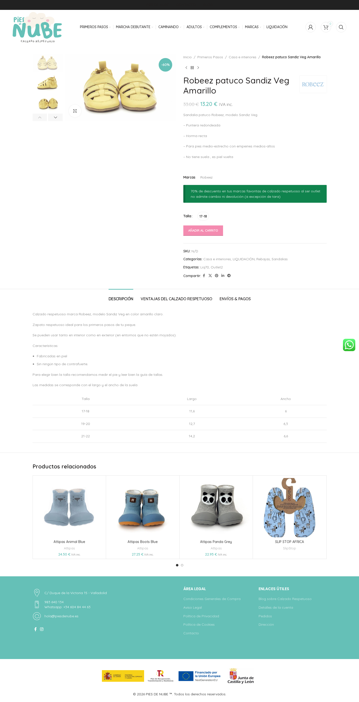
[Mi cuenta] (310, 27)
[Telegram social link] (229, 275)
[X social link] (210, 275)
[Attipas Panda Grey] (216, 507)
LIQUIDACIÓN (244, 259)
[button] (40, 117)
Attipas (69, 548)
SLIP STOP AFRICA (289, 542)
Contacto (191, 633)
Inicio (187, 57)
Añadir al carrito (203, 230)
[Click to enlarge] (75, 111)
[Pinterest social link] (216, 275)
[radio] (203, 216)
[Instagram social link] (41, 629)
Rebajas (263, 259)
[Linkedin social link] (223, 275)
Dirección (266, 624)
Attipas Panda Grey (216, 542)
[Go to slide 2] (182, 565)
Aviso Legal (192, 607)
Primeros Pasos (210, 57)
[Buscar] (341, 27)
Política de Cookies (199, 624)
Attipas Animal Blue (69, 542)
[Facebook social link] (204, 275)
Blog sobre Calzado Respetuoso (285, 599)
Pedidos (265, 616)
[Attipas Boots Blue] (143, 507)
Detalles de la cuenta (276, 607)
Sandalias (280, 259)
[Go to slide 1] (177, 565)
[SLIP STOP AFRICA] (289, 507)
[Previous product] (186, 68)
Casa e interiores (242, 57)
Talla (187, 216)
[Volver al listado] (192, 68)
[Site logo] (37, 27)
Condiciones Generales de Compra (212, 599)
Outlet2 (217, 267)
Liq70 (204, 267)
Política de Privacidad (201, 616)
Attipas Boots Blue (143, 542)
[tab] (121, 296)
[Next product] (198, 68)
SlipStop (289, 548)
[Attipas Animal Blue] (69, 507)
